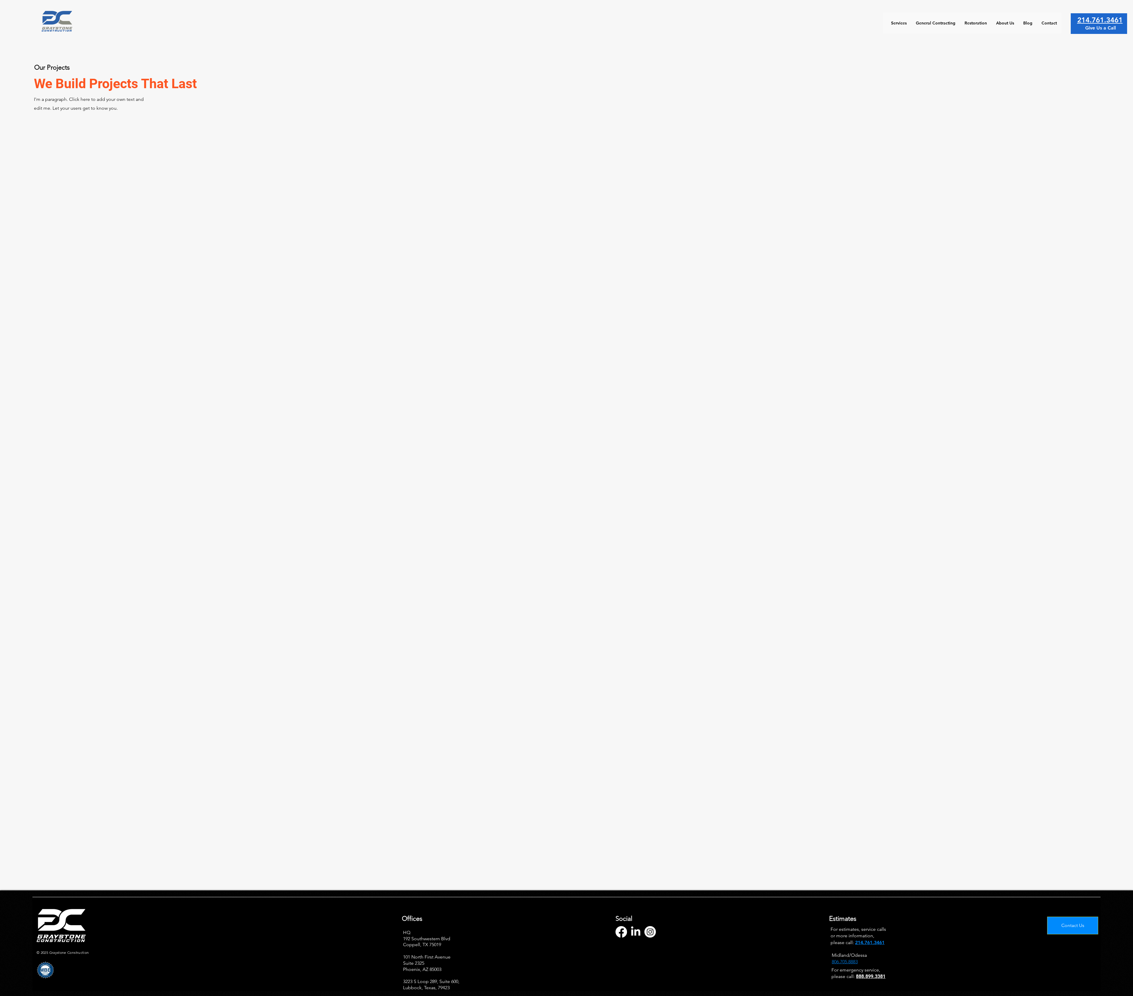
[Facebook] (621, 932)
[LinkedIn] (635, 932)
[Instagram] (650, 932)
